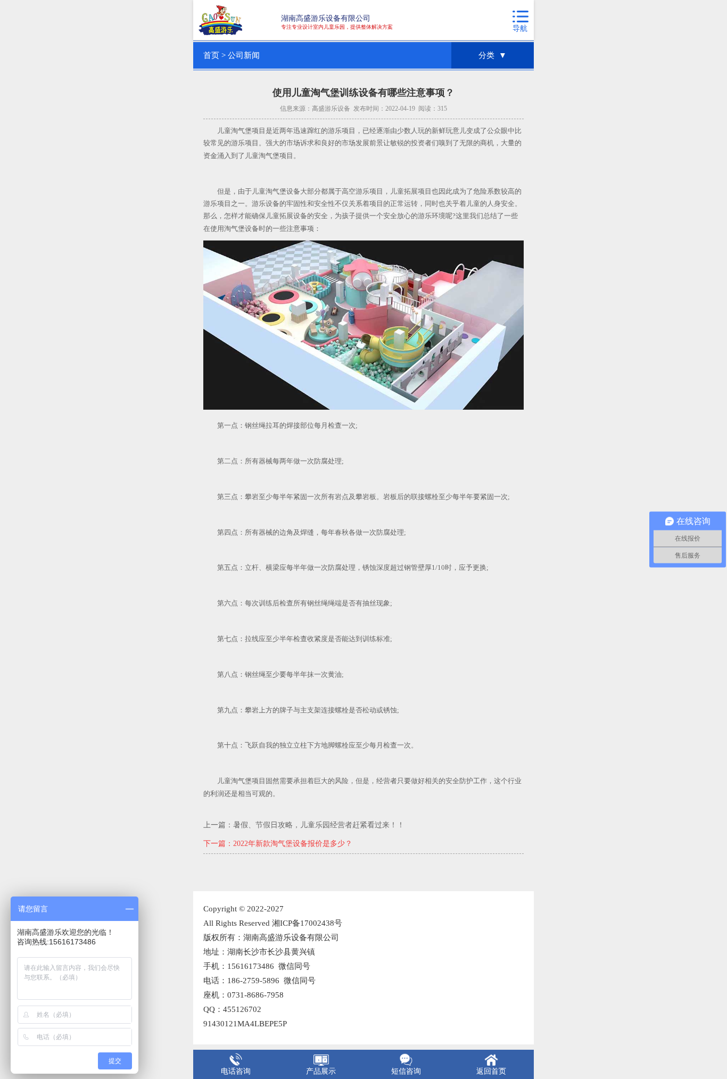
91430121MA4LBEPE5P (245, 1023)
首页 (211, 55)
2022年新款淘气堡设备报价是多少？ (292, 844)
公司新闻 (244, 55)
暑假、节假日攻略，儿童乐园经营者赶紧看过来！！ (318, 825)
